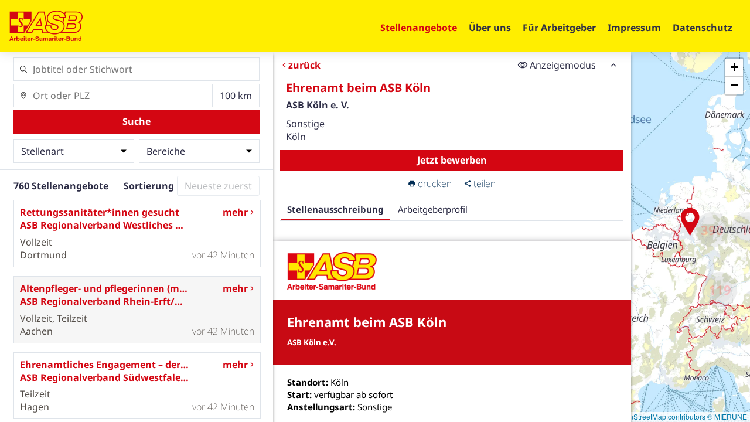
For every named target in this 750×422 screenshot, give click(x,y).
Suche (136, 121)
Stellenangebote (418, 27)
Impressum (634, 27)
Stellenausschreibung (335, 209)
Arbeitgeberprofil (433, 209)
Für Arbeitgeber (559, 27)
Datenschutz (702, 27)
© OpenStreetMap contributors (657, 416)
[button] (690, 222)
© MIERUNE (727, 416)
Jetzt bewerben (452, 160)
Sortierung (149, 185)
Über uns (490, 27)
